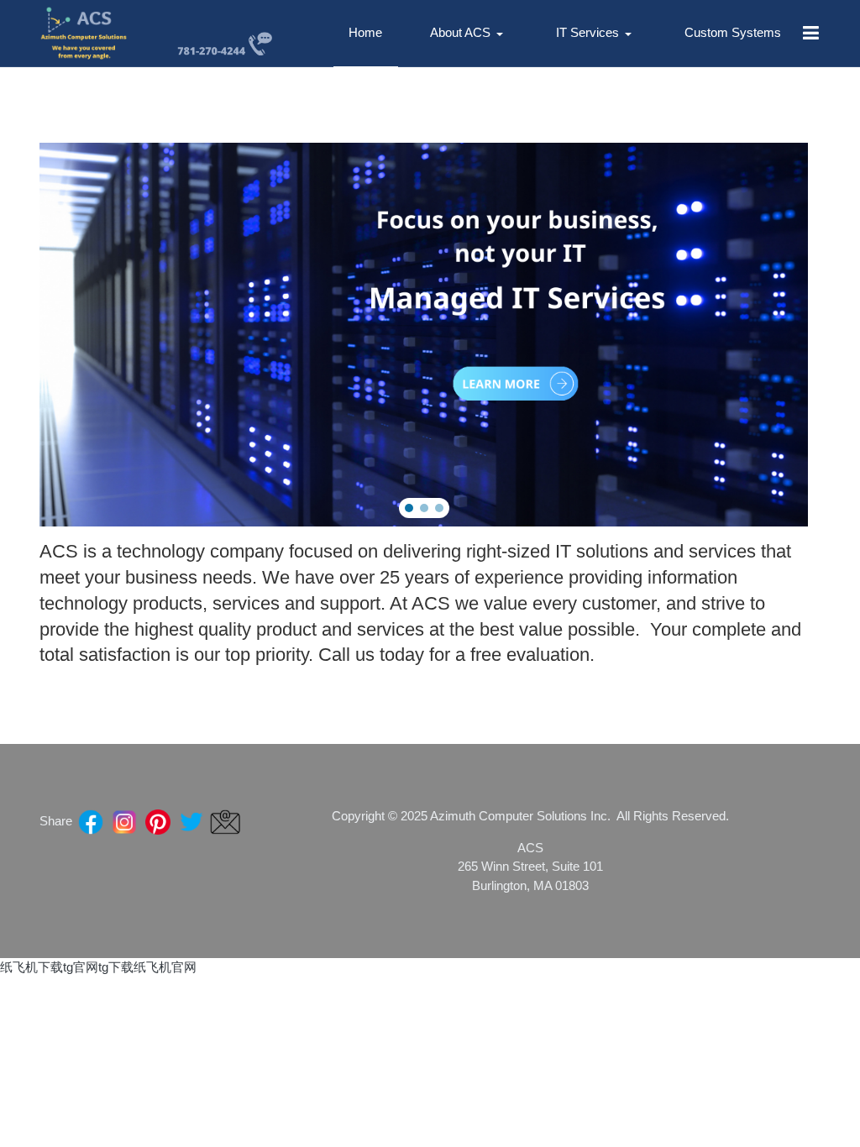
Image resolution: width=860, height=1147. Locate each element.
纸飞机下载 (31, 967)
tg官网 (80, 967)
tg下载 (116, 967)
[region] (423, 335)
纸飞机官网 (165, 967)
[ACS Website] (84, 33)
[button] (469, 33)
